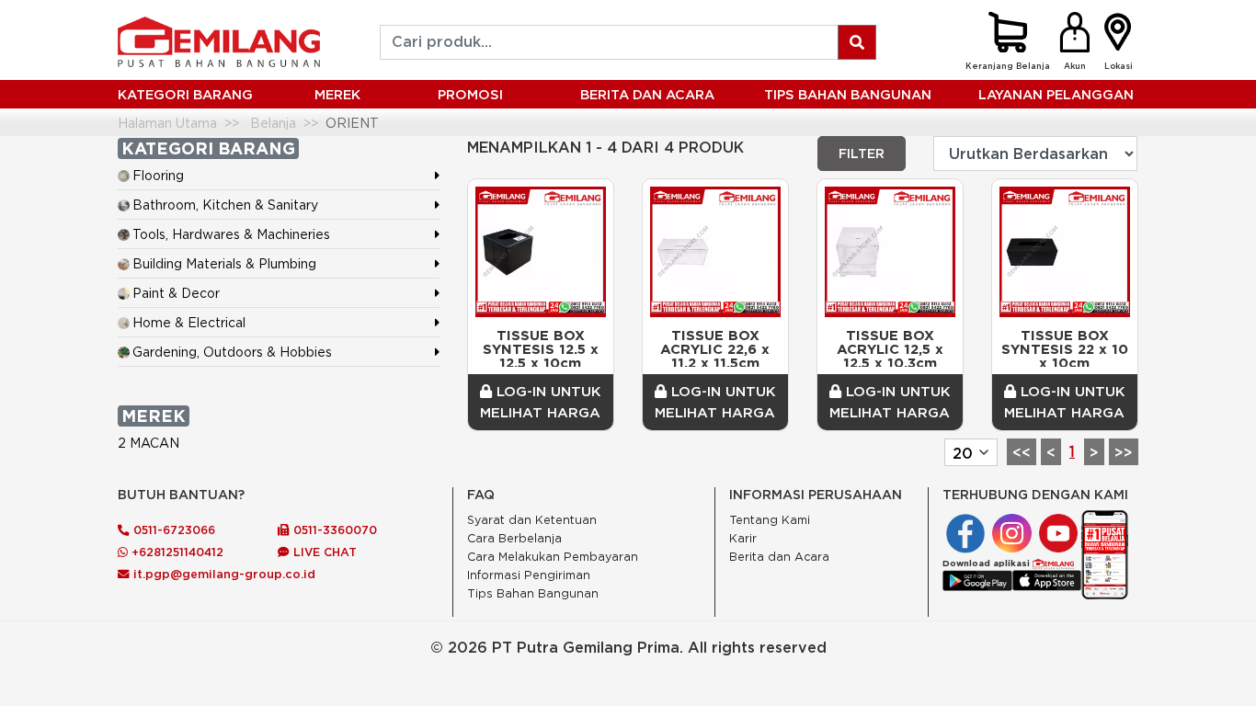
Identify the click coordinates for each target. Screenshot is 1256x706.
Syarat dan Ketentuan (532, 520)
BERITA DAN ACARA (647, 94)
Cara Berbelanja (514, 538)
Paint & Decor (176, 293)
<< (1021, 452)
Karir (743, 538)
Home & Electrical (188, 322)
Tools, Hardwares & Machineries (231, 234)
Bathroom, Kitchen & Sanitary (225, 204)
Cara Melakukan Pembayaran (552, 557)
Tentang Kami (769, 520)
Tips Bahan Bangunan (847, 94)
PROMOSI (470, 94)
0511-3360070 (333, 529)
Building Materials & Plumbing (224, 263)
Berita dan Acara (779, 557)
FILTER (862, 153)
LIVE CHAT (323, 551)
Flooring (158, 175)
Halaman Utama (167, 123)
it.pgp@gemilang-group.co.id (224, 573)
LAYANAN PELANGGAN (1056, 94)
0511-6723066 (172, 529)
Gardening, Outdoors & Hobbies (232, 351)
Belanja (273, 123)
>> (1123, 452)
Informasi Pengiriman (528, 575)
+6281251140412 (175, 551)
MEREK (337, 94)
